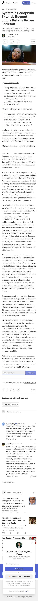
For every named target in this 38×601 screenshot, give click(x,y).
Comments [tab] (6, 404)
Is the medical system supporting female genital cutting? (13, 507)
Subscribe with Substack (20, 577)
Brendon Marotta (12, 34)
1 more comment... (8, 482)
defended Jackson (8, 266)
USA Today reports (11, 83)
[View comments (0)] (11, 513)
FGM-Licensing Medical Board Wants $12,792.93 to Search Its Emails (13, 520)
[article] (19, 505)
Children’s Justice (23, 367)
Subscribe (26, 3)
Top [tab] (4, 493)
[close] (32, 542)
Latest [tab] (9, 493)
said (31, 109)
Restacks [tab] (15, 404)
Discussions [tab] (17, 493)
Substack (9, 597)
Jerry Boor (9, 444)
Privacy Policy (25, 585)
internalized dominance (24, 205)
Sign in (34, 3)
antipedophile (7, 323)
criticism (11, 69)
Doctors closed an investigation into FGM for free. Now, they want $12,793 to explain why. (14, 527)
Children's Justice (9, 9)
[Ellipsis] (35, 423)
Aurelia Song (10, 423)
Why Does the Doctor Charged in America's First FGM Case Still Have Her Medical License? (13, 501)
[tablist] (10, 404)
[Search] (34, 493)
